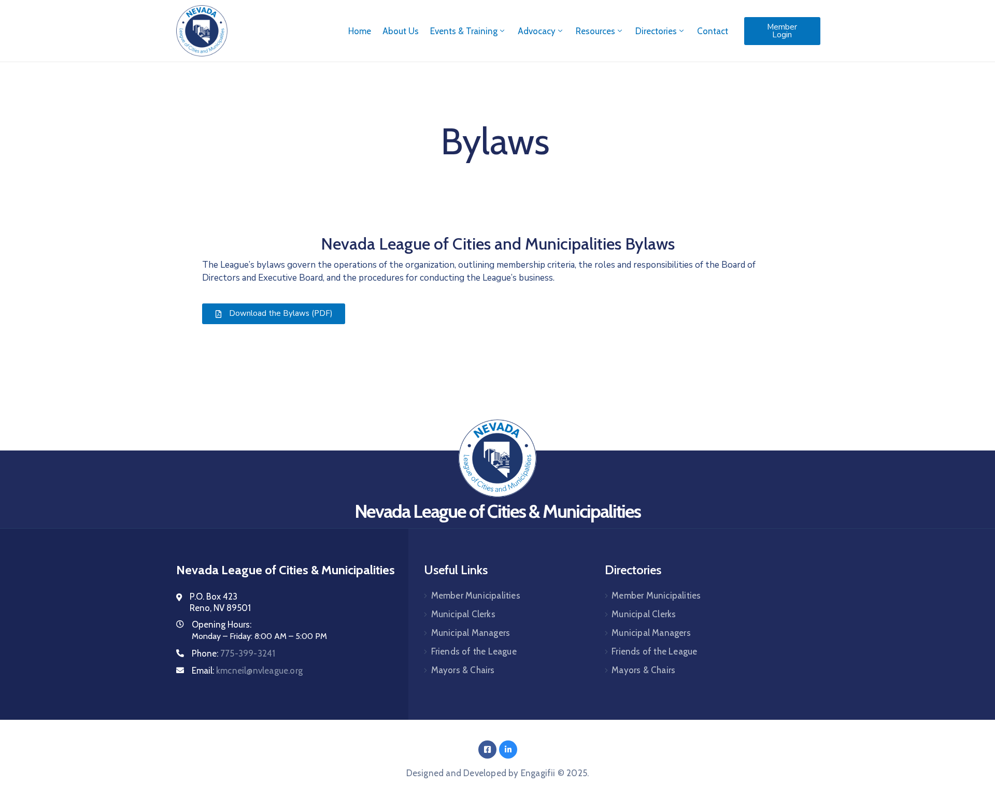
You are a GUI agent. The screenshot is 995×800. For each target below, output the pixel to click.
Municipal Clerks (463, 614)
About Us (400, 31)
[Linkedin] (508, 749)
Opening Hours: (221, 624)
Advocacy (537, 31)
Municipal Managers (470, 633)
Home (359, 31)
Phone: (233, 653)
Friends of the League (474, 651)
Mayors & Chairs (463, 670)
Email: (247, 670)
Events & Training (463, 31)
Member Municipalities (475, 595)
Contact (712, 31)
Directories (656, 31)
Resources (595, 31)
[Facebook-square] (487, 749)
